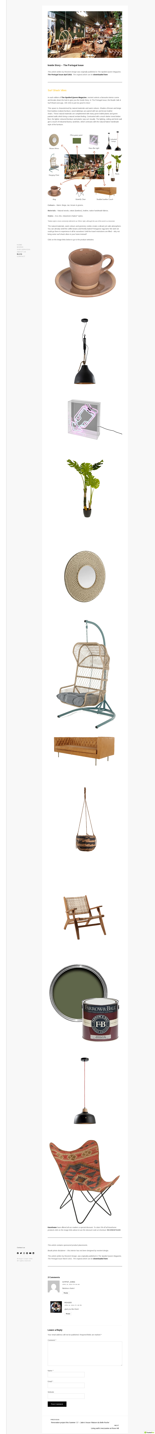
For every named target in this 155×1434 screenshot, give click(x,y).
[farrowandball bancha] (85, 1043)
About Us (21, 252)
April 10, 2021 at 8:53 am (71, 1284)
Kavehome (52, 1227)
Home (19, 245)
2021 (70, 75)
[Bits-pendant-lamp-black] (85, 1137)
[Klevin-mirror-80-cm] (84, 617)
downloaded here (100, 75)
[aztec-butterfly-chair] (85, 1225)
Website (51, 1392)
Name (50, 1371)
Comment (52, 1340)
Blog (19, 254)
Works (20, 247)
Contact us (21, 1247)
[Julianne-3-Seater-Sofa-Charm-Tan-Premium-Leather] (85, 772)
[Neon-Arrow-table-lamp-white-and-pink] (85, 440)
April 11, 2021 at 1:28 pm (73, 1305)
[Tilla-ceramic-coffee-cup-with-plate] (85, 304)
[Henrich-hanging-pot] (85, 866)
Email (50, 1381)
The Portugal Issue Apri (57, 75)
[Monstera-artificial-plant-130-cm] (85, 534)
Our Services (23, 249)
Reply (66, 1293)
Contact (21, 256)
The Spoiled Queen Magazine (74, 97)
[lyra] (85, 730)
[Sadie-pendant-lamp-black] (85, 398)
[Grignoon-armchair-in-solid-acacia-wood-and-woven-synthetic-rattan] (85, 960)
